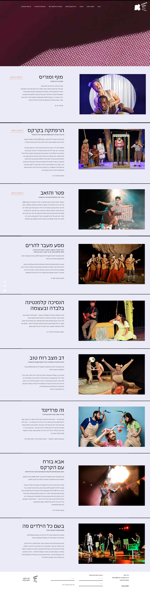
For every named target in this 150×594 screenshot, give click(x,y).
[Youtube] (4, 290)
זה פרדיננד (52, 410)
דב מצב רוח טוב (47, 358)
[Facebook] (4, 286)
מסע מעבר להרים (44, 245)
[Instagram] (4, 281)
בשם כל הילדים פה (43, 526)
